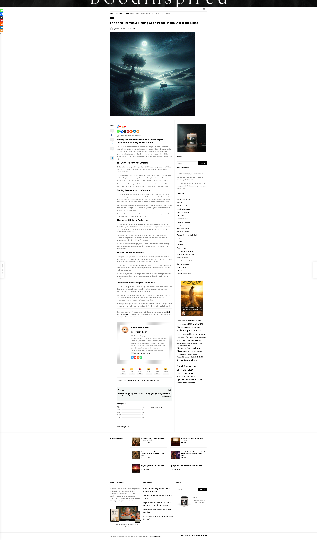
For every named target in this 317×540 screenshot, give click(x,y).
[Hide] (0, 34)
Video (200, 379)
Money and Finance (183, 228)
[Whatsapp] (118, 131)
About (205, 535)
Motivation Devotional (186, 348)
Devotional (181, 337)
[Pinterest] (128, 131)
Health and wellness (190, 340)
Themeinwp (158, 536)
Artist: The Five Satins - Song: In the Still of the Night (139, 380)
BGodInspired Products (146, 9)
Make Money (180, 345)
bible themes (201, 331)
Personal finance (181, 354)
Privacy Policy (185, 535)
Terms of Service (197, 535)
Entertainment (181, 219)
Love (201, 343)
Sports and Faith (182, 267)
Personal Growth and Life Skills (187, 235)
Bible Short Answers (185, 327)
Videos (179, 270)
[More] (137, 131)
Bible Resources (182, 212)
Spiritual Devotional (183, 264)
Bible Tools (180, 215)
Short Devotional (182, 257)
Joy (192, 343)
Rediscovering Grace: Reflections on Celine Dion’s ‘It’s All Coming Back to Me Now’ (152, 453)
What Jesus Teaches (184, 274)
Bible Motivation (195, 324)
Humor (179, 225)
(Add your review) (157, 407)
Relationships (181, 248)
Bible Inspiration (194, 320)
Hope (200, 340)
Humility (188, 343)
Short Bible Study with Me (185, 254)
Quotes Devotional (185, 360)
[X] (124, 131)
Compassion (186, 334)
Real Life (180, 245)
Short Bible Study (185, 370)
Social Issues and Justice (185, 261)
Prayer (179, 238)
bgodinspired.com (119, 29)
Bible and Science (182, 320)
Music (112, 18)
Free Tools (158, 9)
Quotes (179, 241)
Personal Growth (192, 354)
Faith (200, 337)
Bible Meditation (181, 324)
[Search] (201, 9)
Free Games (179, 9)
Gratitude (179, 340)
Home (135, 9)
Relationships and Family (185, 251)
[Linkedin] (134, 131)
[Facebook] (121, 131)
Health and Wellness (184, 222)
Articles (179, 203)
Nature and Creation (183, 232)
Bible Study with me (187, 330)
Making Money (186, 345)
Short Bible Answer (187, 366)
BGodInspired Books (183, 206)
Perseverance (199, 351)
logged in (125, 427)
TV (196, 380)
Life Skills (196, 343)
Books (179, 334)
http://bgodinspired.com (142, 353)
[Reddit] (131, 131)
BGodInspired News (183, 209)
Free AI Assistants (169, 9)
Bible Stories (197, 327)
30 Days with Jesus (183, 199)
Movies (199, 348)
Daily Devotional (197, 334)
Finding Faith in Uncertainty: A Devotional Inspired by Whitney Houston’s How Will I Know (193, 453)
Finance (203, 337)
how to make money (181, 343)
